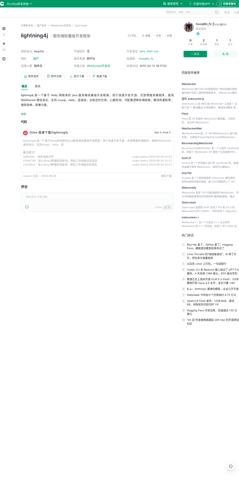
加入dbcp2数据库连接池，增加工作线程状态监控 (67, 160)
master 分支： (32, 175)
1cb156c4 (29, 164)
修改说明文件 (46, 156)
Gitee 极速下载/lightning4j (49, 132)
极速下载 (102, 76)
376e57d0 (29, 160)
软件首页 (33, 76)
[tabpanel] (97, 154)
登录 (227, 12)
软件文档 (56, 76)
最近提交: (29, 152)
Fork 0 (167, 132)
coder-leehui (140, 156)
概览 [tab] (24, 86)
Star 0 (158, 132)
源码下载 (166, 175)
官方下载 (79, 76)
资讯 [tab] (37, 86)
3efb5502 (29, 156)
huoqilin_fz (204, 24)
